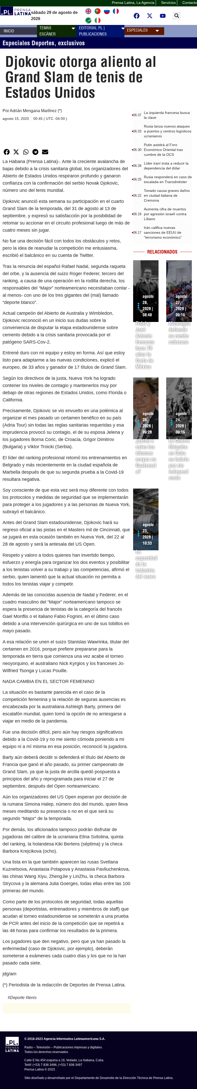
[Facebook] (137, 16)
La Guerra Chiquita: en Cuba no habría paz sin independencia (179, 459)
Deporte (17, 997)
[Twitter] (150, 16)
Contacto (189, 3)
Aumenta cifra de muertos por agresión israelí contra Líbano (165, 214)
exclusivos (71, 43)
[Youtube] (163, 16)
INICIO (9, 30)
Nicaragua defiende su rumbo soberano (179, 332)
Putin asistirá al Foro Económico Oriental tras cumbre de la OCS (163, 150)
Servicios (168, 3)
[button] (176, 16)
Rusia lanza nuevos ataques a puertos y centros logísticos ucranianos (167, 131)
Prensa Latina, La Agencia (133, 3)
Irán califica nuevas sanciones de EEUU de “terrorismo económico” (163, 232)
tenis (32, 997)
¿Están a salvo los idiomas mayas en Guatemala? (146, 456)
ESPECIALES (137, 30)
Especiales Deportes (28, 43)
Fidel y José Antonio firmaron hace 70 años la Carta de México (145, 345)
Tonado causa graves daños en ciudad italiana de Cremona (167, 195)
